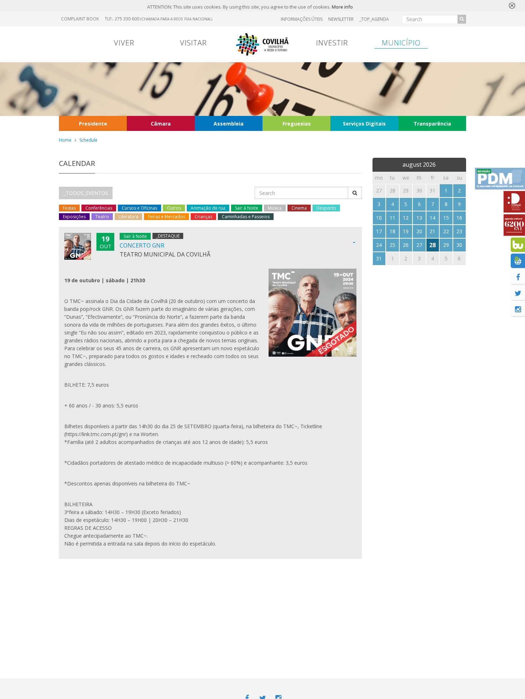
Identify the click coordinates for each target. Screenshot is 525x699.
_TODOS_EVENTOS (86, 193)
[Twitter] (518, 293)
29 (446, 244)
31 (379, 258)
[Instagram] (518, 309)
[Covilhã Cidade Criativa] (514, 201)
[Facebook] (518, 277)
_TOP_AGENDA (374, 19)
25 (392, 244)
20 (419, 231)
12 (406, 217)
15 (446, 217)
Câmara (161, 123)
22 (446, 231)
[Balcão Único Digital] (518, 245)
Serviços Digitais (364, 123)
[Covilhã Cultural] (514, 225)
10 (379, 217)
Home (65, 140)
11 (392, 217)
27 (419, 244)
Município (401, 43)
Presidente (93, 123)
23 (459, 231)
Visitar (193, 43)
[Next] (459, 163)
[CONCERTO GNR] (312, 312)
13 (419, 217)
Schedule (88, 140)
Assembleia (229, 123)
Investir (332, 43)
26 (406, 244)
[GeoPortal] (518, 261)
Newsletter (341, 19)
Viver (124, 43)
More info (342, 7)
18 (392, 231)
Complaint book (80, 19)
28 (432, 245)
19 (406, 231)
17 (379, 231)
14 (432, 217)
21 (432, 231)
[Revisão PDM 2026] (500, 178)
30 (459, 244)
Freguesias (296, 123)
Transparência (432, 123)
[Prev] (379, 163)
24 (379, 244)
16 (459, 217)
